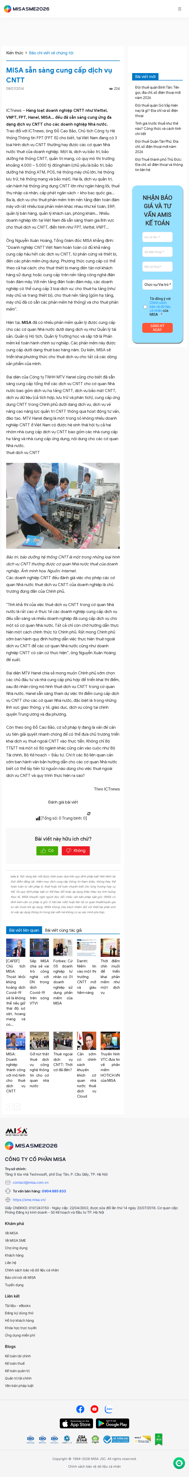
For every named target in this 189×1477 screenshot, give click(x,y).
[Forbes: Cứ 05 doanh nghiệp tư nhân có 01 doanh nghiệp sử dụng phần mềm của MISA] (63, 948)
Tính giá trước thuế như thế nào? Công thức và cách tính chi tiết (158, 128)
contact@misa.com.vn (30, 1182)
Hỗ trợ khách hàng (19, 1320)
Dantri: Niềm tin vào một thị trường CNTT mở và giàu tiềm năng (86, 977)
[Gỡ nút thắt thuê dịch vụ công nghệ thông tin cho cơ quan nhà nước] (39, 1041)
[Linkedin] (117, 97)
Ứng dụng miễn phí (20, 1335)
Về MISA (11, 1233)
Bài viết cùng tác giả (63, 930)
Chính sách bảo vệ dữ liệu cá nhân (160, 307)
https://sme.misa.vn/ (29, 1200)
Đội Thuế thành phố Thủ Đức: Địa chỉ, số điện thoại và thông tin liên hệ (159, 165)
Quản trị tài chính (18, 1378)
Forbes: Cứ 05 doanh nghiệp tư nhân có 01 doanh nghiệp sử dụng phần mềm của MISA (63, 982)
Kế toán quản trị (17, 1371)
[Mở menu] (179, 8)
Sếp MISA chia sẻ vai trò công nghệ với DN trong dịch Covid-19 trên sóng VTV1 (39, 982)
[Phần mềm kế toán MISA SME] (28, 9)
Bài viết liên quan (24, 930)
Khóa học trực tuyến (21, 1328)
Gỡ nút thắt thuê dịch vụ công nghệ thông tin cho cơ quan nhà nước (39, 1070)
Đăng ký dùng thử (19, 1313)
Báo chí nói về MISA (20, 1277)
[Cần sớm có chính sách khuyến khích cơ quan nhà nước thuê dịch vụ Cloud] (86, 1041)
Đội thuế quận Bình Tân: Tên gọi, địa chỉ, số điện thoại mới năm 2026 (158, 92)
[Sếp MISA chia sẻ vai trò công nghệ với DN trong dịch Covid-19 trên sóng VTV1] (39, 948)
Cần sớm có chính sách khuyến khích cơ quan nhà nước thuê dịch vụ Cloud (86, 1075)
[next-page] (17, 1107)
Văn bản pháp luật (19, 1385)
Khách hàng (14, 1255)
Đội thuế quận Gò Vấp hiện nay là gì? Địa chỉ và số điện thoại (156, 110)
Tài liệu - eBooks (18, 1305)
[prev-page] (9, 1107)
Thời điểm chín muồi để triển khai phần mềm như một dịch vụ (110, 977)
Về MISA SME (15, 1240)
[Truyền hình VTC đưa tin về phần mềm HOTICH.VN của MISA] (110, 1041)
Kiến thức (14, 53)
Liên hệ (10, 1262)
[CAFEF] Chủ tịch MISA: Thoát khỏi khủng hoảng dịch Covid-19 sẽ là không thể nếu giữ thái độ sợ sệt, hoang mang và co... (15, 993)
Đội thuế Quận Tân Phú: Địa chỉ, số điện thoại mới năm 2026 (156, 146)
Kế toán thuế (15, 1363)
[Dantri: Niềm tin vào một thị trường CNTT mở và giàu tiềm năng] (86, 948)
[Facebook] (111, 97)
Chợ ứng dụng (16, 1248)
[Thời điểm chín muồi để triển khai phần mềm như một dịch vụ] (110, 948)
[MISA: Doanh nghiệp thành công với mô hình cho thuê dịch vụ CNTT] (15, 1041)
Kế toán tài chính (18, 1356)
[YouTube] (94, 1409)
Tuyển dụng (14, 1285)
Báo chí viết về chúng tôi (51, 53)
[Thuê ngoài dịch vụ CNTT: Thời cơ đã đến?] (63, 1041)
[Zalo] (109, 1409)
